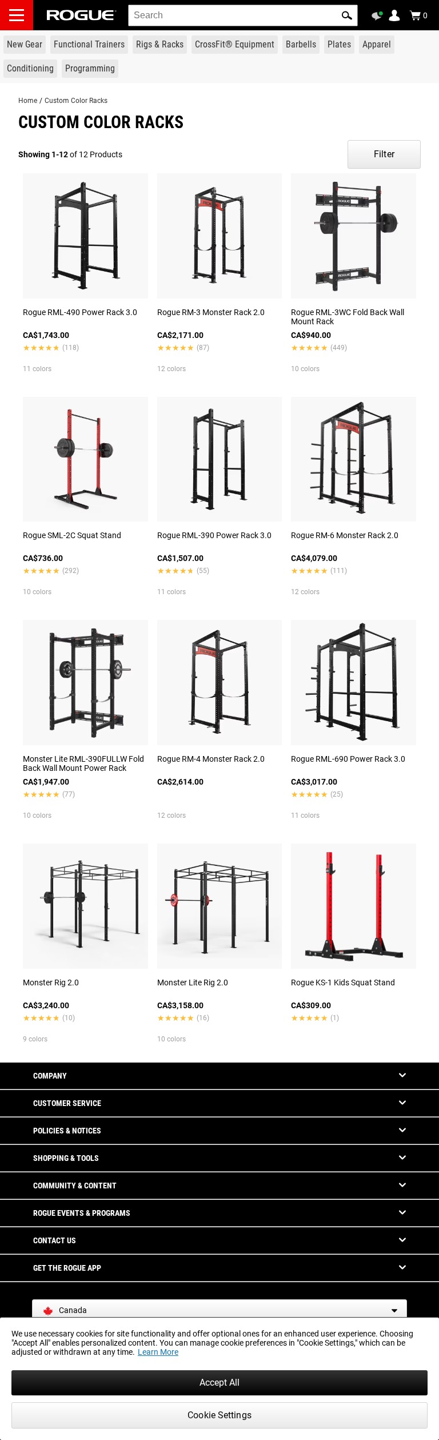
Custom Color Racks (76, 101)
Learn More (158, 1352)
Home (27, 101)
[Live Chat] (379, 16)
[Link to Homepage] (82, 15)
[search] (243, 15)
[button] (347, 15)
